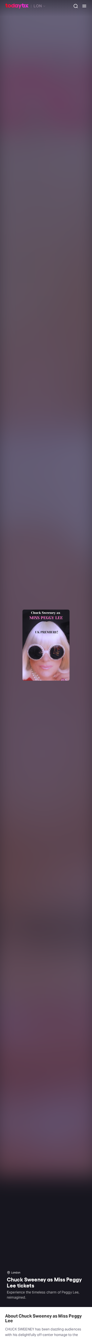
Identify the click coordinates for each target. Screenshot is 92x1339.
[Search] (74, 6)
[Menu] (82, 6)
